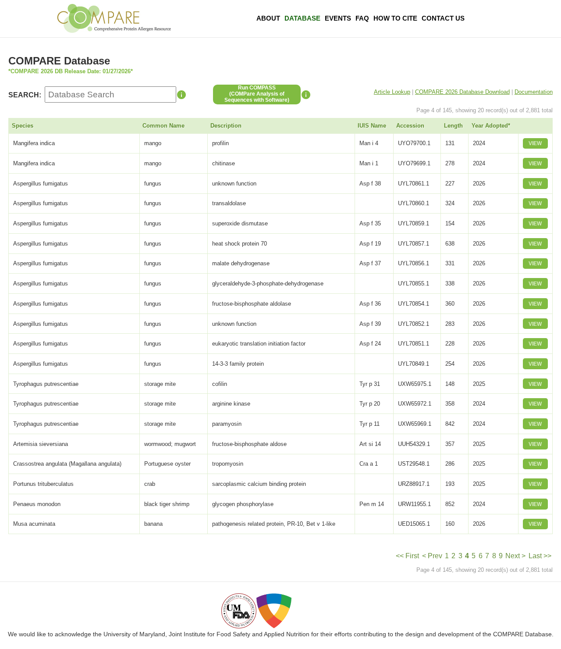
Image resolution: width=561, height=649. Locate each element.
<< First (407, 556)
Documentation (534, 92)
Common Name (163, 125)
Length (453, 125)
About (268, 18)
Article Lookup (392, 92)
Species (22, 125)
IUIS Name (372, 125)
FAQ (362, 18)
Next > (515, 556)
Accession (410, 125)
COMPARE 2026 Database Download (462, 92)
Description (225, 125)
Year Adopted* (491, 125)
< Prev (432, 556)
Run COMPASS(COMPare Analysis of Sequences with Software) (256, 94)
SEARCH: (24, 95)
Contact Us (443, 18)
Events (338, 18)
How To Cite (395, 18)
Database (302, 18)
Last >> (540, 556)
